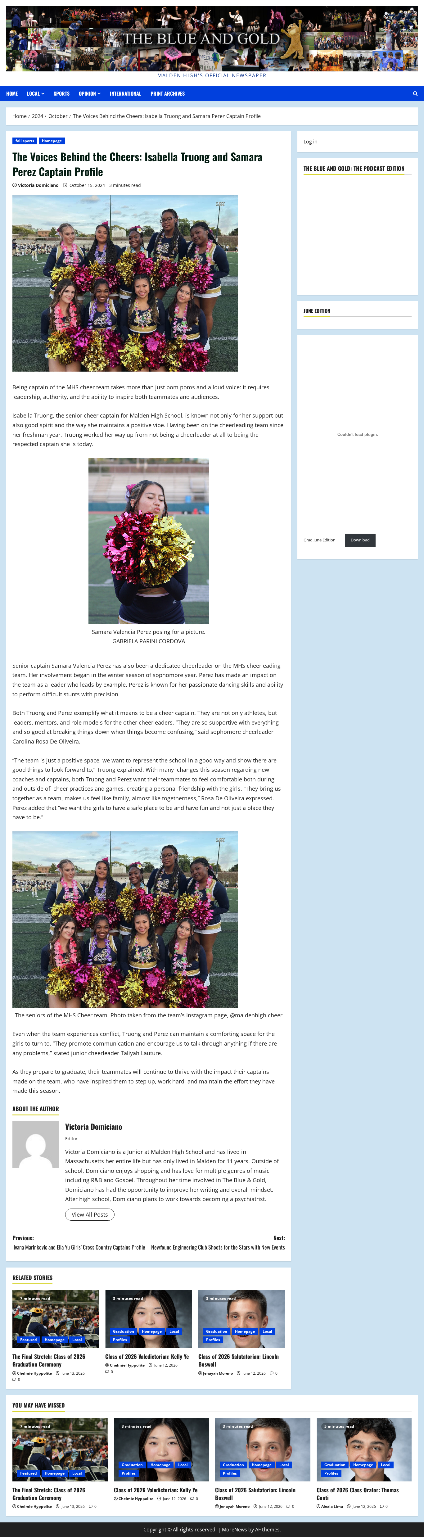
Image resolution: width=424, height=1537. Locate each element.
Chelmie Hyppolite (34, 1373)
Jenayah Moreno (218, 1373)
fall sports (25, 140)
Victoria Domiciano (38, 185)
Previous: (78, 1242)
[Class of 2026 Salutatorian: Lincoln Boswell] (241, 1319)
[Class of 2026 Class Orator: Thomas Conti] (364, 1449)
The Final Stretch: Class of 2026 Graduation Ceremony (48, 1360)
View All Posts (90, 1214)
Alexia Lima (332, 1506)
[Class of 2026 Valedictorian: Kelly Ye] (148, 1319)
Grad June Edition (320, 540)
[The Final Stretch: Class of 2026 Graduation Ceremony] (55, 1319)
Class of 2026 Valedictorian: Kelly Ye (147, 1356)
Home (12, 93)
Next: (218, 1242)
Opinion (87, 93)
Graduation (123, 1331)
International (125, 93)
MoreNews (234, 1529)
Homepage (52, 140)
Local (33, 93)
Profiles (120, 1339)
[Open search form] (415, 94)
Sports (62, 93)
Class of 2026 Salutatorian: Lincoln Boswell (238, 1360)
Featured (28, 1339)
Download (360, 540)
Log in (311, 141)
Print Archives (168, 93)
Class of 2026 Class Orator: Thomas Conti (358, 1494)
